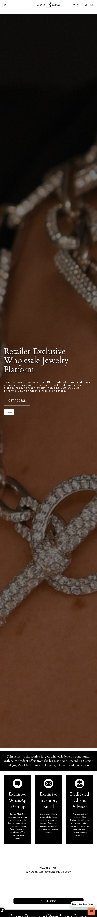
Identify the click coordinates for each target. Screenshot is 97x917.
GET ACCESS (17, 400)
